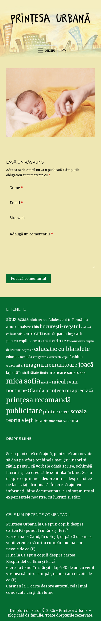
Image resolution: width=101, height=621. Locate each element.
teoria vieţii (20, 420)
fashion (76, 357)
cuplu (90, 341)
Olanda (36, 390)
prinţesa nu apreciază (69, 390)
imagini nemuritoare (50, 365)
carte (28, 333)
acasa (23, 319)
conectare (54, 340)
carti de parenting (58, 334)
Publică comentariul (28, 278)
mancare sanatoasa (67, 372)
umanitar (55, 421)
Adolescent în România (68, 320)
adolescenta (38, 320)
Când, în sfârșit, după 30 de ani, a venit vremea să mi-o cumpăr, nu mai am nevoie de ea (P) (49, 542)
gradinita (14, 365)
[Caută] (64, 51)
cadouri (86, 327)
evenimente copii (57, 357)
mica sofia (23, 381)
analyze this (28, 327)
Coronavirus (76, 341)
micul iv (46, 382)
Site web (17, 218)
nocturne (16, 390)
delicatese (13, 350)
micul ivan (65, 382)
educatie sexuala (19, 357)
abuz (11, 319)
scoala (78, 411)
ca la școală (14, 334)
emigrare (39, 357)
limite (44, 373)
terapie (41, 420)
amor (11, 326)
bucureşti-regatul (60, 326)
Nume (16, 188)
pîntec (50, 411)
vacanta (70, 420)
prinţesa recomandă (38, 400)
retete (64, 412)
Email (16, 203)
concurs (35, 341)
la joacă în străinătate (22, 373)
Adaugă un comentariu (31, 234)
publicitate (24, 411)
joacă (85, 364)
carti (38, 333)
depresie (27, 350)
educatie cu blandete (61, 348)
